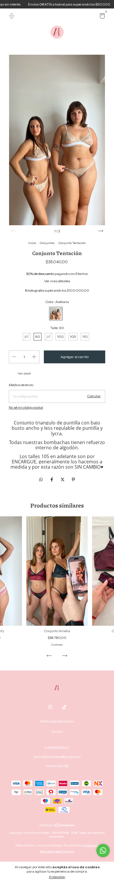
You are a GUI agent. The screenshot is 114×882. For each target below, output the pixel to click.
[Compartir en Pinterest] (73, 479)
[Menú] (13, 16)
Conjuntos (47, 243)
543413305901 (57, 747)
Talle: (57, 328)
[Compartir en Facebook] (52, 479)
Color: (57, 302)
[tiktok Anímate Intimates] (64, 707)
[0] (101, 17)
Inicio (32, 243)
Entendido (57, 877)
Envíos (57, 731)
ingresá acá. (91, 845)
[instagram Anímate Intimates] (50, 707)
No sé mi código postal (26, 407)
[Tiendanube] (57, 825)
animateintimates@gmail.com (57, 756)
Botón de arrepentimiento (57, 851)
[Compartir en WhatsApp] (41, 479)
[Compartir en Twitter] (63, 479)
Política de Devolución (57, 721)
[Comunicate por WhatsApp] (103, 850)
